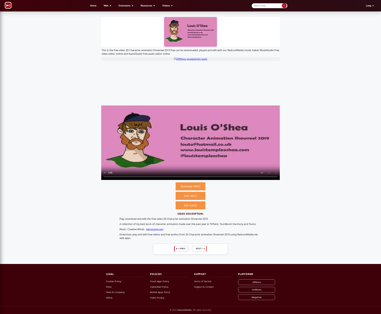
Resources (148, 5)
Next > (199, 249)
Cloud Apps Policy (159, 281)
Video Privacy (157, 297)
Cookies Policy (113, 281)
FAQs (108, 286)
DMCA (109, 297)
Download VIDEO (190, 186)
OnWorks (256, 289)
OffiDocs (256, 282)
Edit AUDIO (190, 205)
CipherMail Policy (159, 286)
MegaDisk (257, 297)
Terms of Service (202, 281)
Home (93, 5)
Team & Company (115, 292)
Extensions (126, 5)
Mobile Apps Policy (160, 292)
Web (108, 5)
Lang (370, 5)
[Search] (284, 5)
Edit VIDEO (190, 195)
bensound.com (154, 229)
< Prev (181, 249)
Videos (167, 5)
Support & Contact (204, 286)
